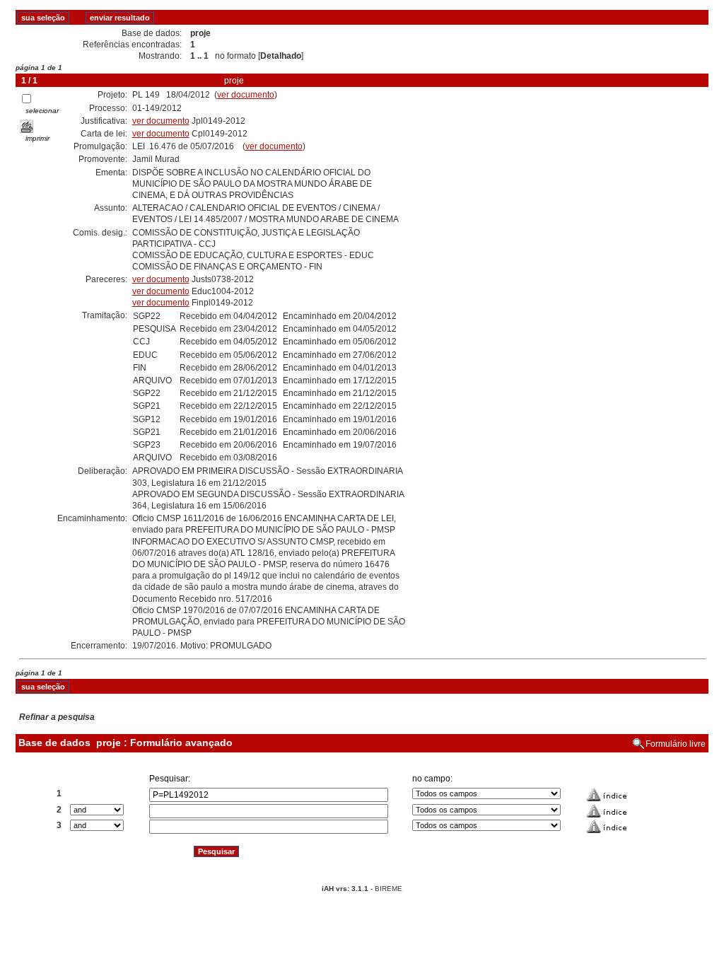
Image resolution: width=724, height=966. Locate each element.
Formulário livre (676, 744)
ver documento (245, 95)
